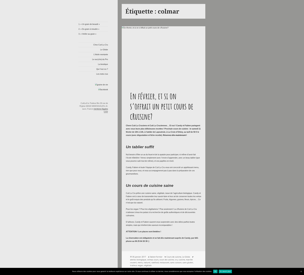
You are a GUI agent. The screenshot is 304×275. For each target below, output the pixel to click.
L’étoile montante (101, 54)
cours (156, 259)
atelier (133, 259)
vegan (140, 265)
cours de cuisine (166, 259)
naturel (147, 262)
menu (140, 262)
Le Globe (104, 50)
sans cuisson (176, 262)
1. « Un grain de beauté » (89, 24)
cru (176, 259)
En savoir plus (225, 271)
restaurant (164, 262)
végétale (148, 265)
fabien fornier (156, 257)
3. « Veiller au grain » (87, 34)
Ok (215, 271)
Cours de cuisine (173, 257)
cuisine (182, 259)
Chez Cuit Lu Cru (100, 45)
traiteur (133, 265)
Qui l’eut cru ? (102, 69)
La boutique (103, 64)
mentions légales (101, 109)
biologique (141, 259)
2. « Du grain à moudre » (88, 29)
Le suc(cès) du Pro (100, 59)
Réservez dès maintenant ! (175, 135)
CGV (106, 112)
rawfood (155, 262)
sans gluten (188, 262)
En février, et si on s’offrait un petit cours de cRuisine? (161, 106)
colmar (150, 259)
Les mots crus (102, 74)
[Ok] (301, 271)
